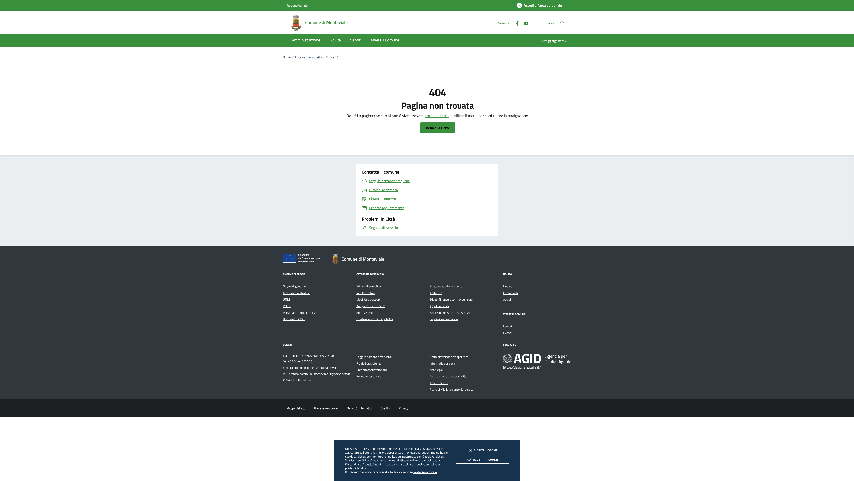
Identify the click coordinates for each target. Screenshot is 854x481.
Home (287, 57)
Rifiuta (486, 450)
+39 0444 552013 (300, 361)
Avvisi (507, 299)
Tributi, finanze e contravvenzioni (451, 299)
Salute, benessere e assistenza (450, 312)
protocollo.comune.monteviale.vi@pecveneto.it (319, 373)
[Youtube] (524, 23)
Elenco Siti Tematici (359, 408)
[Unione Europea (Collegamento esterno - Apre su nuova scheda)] (302, 259)
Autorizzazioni (365, 312)
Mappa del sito (295, 408)
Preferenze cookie (425, 472)
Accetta (486, 459)
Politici (287, 306)
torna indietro (437, 116)
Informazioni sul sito (308, 57)
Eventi (507, 332)
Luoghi (507, 326)
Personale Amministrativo (300, 312)
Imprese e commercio (444, 319)
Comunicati (510, 293)
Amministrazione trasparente (449, 356)
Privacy (403, 408)
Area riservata (439, 383)
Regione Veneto (297, 5)
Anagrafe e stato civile (370, 306)
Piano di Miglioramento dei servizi (451, 389)
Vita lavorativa (365, 293)
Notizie (507, 286)
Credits (385, 408)
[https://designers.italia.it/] (537, 358)
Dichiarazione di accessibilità (448, 376)
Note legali (436, 369)
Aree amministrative (296, 293)
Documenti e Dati (294, 319)
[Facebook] (515, 23)
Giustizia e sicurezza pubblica (374, 319)
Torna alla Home (437, 127)
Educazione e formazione (446, 286)
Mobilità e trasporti (368, 299)
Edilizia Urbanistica (368, 286)
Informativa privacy (442, 363)
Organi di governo (294, 286)
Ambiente (436, 293)
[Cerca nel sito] (562, 23)
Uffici (286, 299)
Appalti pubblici (439, 306)
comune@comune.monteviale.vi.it (314, 367)
